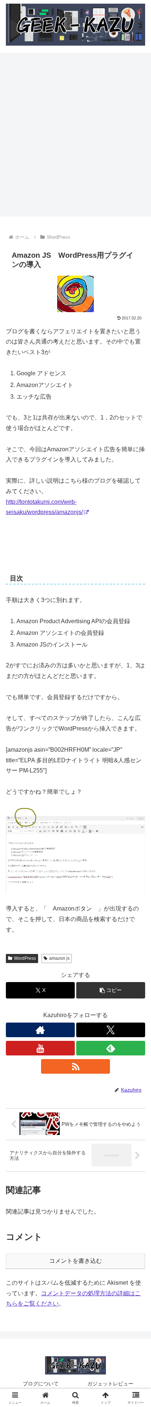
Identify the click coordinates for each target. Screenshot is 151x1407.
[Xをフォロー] (110, 1030)
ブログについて (41, 1384)
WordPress (25, 958)
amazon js (59, 958)
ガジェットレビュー (110, 1384)
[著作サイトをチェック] (40, 1030)
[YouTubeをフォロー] (40, 1048)
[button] (110, 990)
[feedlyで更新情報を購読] (110, 1048)
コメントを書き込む (75, 1261)
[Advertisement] (75, 137)
